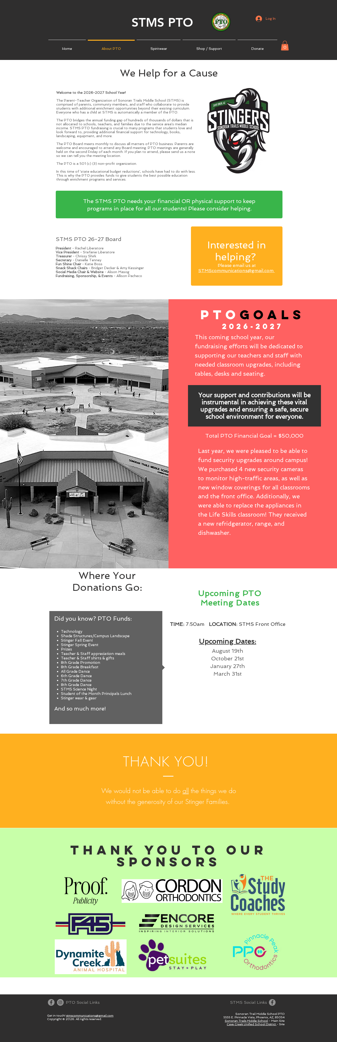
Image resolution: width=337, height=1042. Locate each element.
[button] (285, 45)
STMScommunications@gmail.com (236, 270)
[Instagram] (60, 1002)
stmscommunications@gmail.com (89, 1015)
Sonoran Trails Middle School (246, 1021)
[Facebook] (51, 1002)
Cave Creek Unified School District (252, 1024)
